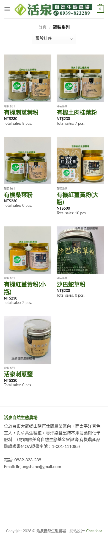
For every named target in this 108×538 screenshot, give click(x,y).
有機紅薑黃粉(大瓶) (78, 198)
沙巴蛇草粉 (71, 284)
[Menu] (7, 9)
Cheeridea (94, 531)
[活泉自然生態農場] (53, 9)
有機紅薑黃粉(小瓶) (25, 288)
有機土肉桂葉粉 (77, 113)
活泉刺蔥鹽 (18, 374)
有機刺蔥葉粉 (21, 113)
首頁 (42, 27)
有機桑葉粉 (18, 195)
